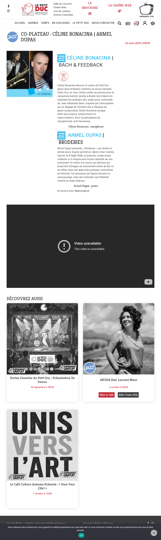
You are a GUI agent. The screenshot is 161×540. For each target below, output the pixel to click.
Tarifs (45, 22)
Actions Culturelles (63, 14)
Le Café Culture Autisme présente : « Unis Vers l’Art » (42, 486)
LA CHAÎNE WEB (119, 5)
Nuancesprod (82, 190)
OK (81, 535)
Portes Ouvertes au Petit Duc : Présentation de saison (42, 380)
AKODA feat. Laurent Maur (118, 380)
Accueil (20, 22)
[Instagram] (8, 11)
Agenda (33, 22)
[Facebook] (8, 6)
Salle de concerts (62, 3)
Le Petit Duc (81, 22)
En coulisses (61, 22)
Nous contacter (103, 22)
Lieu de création (62, 11)
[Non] (157, 531)
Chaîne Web (59, 7)
